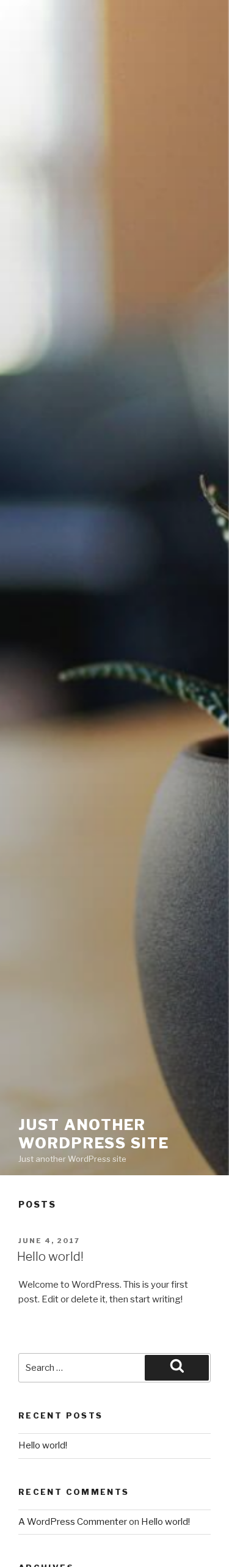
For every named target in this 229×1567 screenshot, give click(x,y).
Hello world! (50, 1256)
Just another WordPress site (93, 1134)
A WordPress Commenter (72, 1521)
